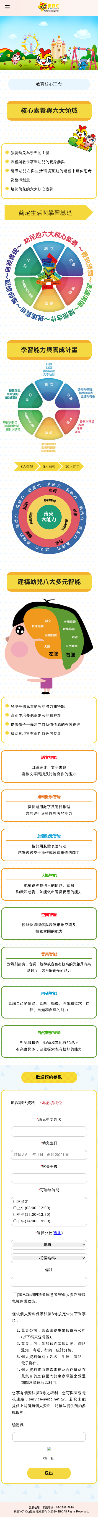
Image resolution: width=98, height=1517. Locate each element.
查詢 (58, 1233)
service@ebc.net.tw (47, 1399)
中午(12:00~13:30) (33, 1214)
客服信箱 (34, 1507)
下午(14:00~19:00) (33, 1221)
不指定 (23, 1202)
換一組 (49, 1458)
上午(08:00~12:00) (33, 1208)
